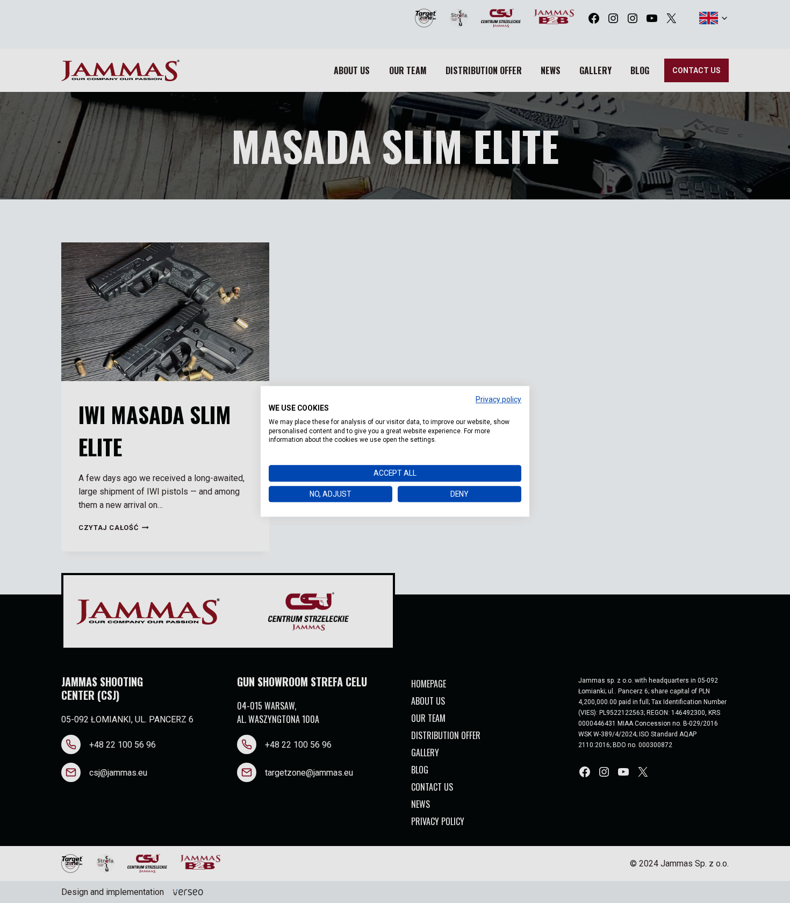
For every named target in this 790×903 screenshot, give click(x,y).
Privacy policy (498, 399)
